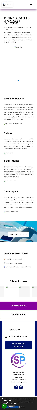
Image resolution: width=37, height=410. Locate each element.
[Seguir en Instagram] (21, 387)
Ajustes (23, 407)
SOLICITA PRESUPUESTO (18, 234)
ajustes (15, 403)
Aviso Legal (18, 377)
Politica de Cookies (18, 374)
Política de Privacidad (18, 372)
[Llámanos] (4, 406)
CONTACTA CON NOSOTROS (18, 345)
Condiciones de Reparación (18, 382)
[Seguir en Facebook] (16, 387)
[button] (18, 80)
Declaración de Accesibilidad (18, 379)
